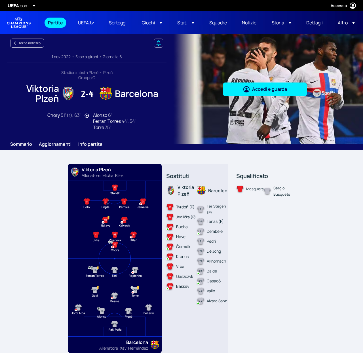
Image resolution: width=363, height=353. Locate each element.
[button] (152, 22)
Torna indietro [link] (29, 43)
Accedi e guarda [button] (269, 89)
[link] (55, 22)
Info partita (90, 144)
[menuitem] (55, 22)
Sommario (21, 144)
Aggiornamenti (55, 144)
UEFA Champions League (19, 22)
